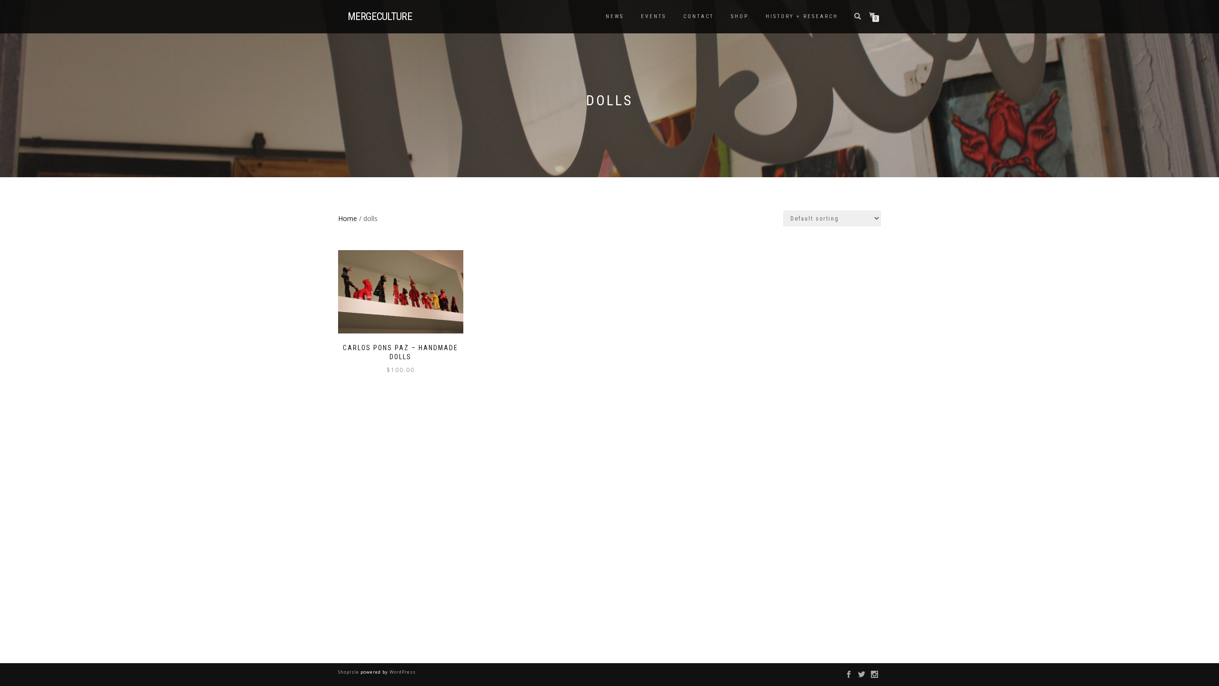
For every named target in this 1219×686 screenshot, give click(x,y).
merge (380, 16)
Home (347, 218)
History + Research (802, 16)
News (615, 16)
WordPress (402, 672)
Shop (740, 16)
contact (698, 16)
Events (653, 16)
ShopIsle (349, 672)
